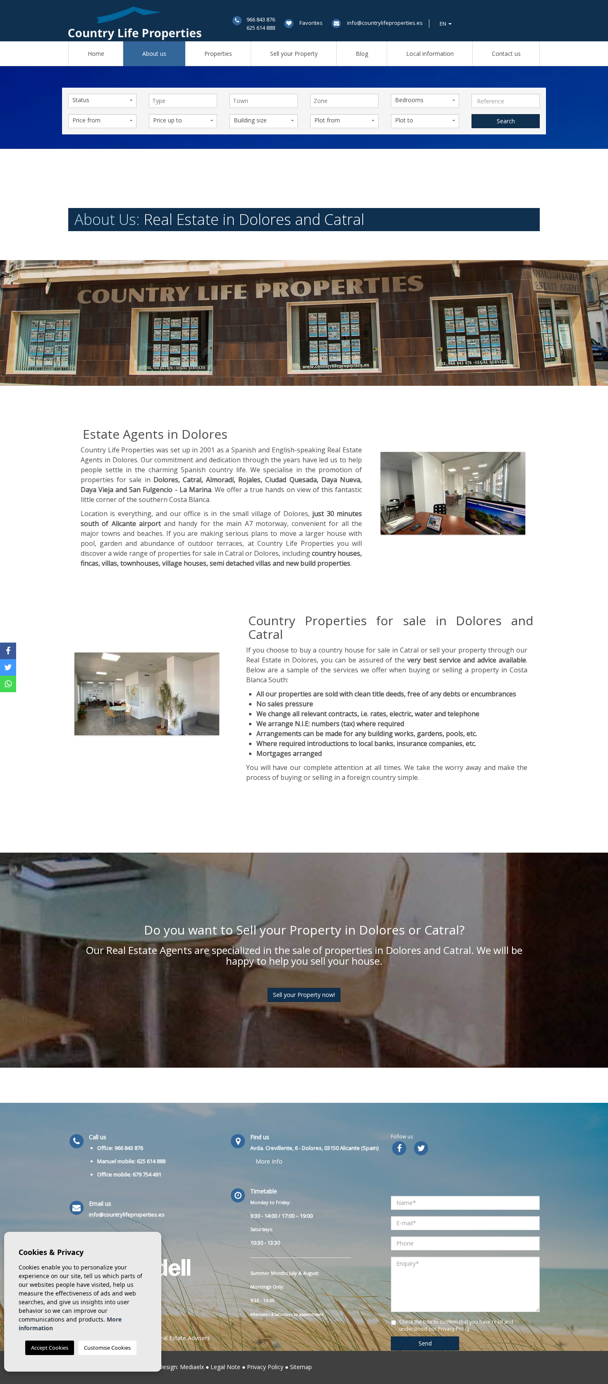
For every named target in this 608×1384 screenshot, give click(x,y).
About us (154, 53)
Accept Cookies (49, 1347)
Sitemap (301, 1367)
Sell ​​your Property (294, 53)
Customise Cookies (107, 1347)
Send (425, 1343)
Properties (218, 53)
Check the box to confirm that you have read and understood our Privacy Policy (456, 1325)
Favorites (311, 22)
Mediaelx (192, 1367)
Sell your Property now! (304, 995)
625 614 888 (261, 27)
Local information (430, 53)
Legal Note (225, 1367)
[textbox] (185, 100)
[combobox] (183, 101)
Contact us (506, 53)
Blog (362, 53)
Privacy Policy (265, 1367)
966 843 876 (261, 19)
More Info (269, 1161)
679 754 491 (147, 1174)
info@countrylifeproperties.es (385, 22)
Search (506, 121)
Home (96, 53)
